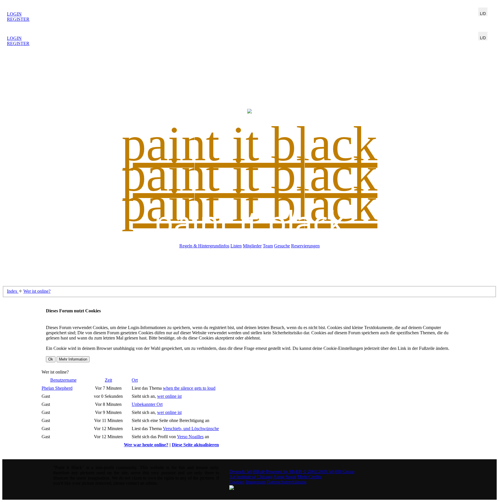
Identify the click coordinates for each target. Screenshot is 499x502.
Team (268, 245)
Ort (135, 380)
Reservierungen (305, 245)
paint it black (249, 221)
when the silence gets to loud (189, 388)
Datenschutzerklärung (286, 481)
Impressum (255, 481)
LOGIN (14, 14)
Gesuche (282, 245)
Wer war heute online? (146, 444)
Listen (236, 245)
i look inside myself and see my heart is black (249, 14)
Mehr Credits (309, 476)
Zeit (108, 380)
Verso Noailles (190, 436)
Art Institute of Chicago (250, 476)
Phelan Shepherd (57, 388)
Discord (485, 18)
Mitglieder (252, 245)
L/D (483, 14)
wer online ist (169, 396)
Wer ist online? (37, 291)
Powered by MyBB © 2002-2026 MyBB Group (310, 471)
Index (12, 291)
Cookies (236, 481)
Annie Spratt (284, 476)
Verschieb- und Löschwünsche (191, 428)
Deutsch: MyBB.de (247, 471)
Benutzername (63, 380)
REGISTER (18, 19)
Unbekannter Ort (147, 404)
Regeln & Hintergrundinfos (204, 245)
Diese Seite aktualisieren (195, 444)
